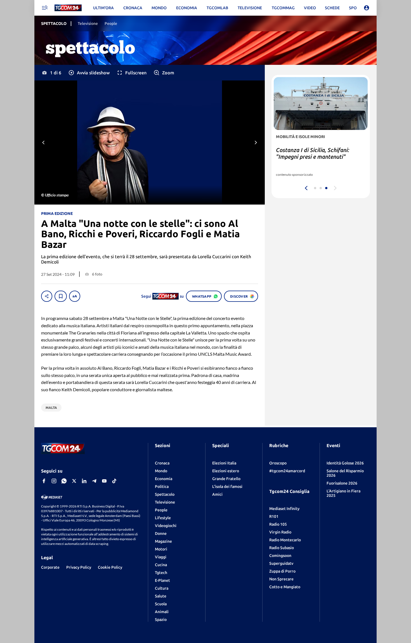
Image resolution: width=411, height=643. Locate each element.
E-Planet (162, 580)
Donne (161, 533)
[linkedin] (84, 481)
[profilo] (366, 7)
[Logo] (68, 7)
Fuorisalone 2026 (342, 483)
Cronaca (162, 463)
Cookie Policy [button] (110, 567)
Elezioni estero (225, 471)
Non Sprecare (281, 579)
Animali (162, 611)
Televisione (165, 502)
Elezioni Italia (224, 463)
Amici (217, 494)
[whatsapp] (64, 481)
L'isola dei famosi (227, 486)
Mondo (161, 471)
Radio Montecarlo (285, 540)
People (161, 510)
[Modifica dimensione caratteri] (74, 296)
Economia (163, 478)
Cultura (161, 588)
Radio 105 (278, 524)
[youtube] (104, 481)
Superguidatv (281, 563)
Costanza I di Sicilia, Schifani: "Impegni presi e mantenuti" (312, 153)
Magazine (163, 541)
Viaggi (160, 557)
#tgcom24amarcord (287, 471)
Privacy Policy (78, 567)
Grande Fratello (226, 478)
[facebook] (44, 481)
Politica (162, 486)
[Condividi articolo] (46, 296)
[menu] (44, 7)
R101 (273, 516)
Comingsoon (280, 555)
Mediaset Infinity (284, 508)
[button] (89, 72)
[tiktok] (114, 481)
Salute (160, 596)
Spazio (161, 619)
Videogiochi (165, 525)
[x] (74, 481)
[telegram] (94, 481)
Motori (161, 549)
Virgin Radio (280, 532)
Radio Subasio (281, 547)
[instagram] (54, 481)
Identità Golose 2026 (345, 463)
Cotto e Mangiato (284, 587)
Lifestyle (163, 518)
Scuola (161, 604)
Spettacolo (164, 494)
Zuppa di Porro (282, 571)
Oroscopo (278, 463)
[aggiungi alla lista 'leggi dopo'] (61, 296)
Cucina (161, 565)
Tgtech (161, 572)
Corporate (50, 567)
